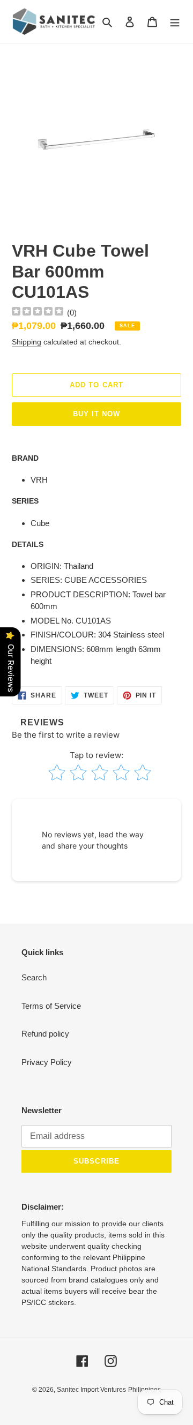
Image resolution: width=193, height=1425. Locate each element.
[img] (37, 312)
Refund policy (45, 1033)
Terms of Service (51, 1005)
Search (34, 977)
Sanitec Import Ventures (91, 1389)
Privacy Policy (46, 1062)
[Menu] (175, 21)
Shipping (26, 342)
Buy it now (96, 414)
